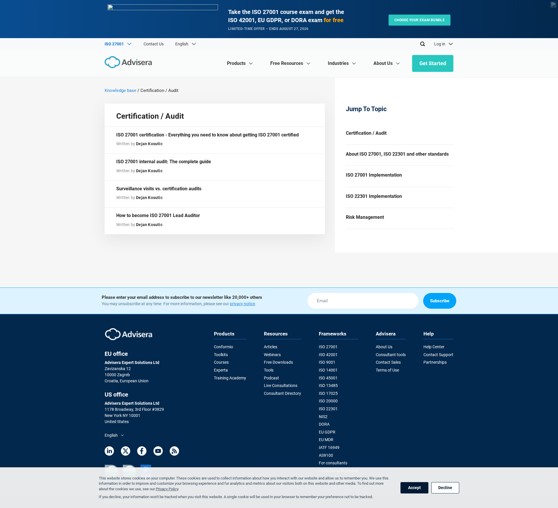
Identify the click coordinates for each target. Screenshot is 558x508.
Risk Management (365, 217)
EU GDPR (327, 432)
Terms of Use (387, 370)
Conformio (223, 346)
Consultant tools (391, 354)
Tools (268, 370)
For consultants (333, 463)
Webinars (272, 354)
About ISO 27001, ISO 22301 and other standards (397, 154)
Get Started (432, 63)
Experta (221, 370)
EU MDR (326, 439)
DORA (324, 424)
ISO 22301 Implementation (374, 196)
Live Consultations (280, 385)
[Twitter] (125, 452)
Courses (221, 362)
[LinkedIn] (109, 452)
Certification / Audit (366, 133)
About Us (384, 346)
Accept (414, 487)
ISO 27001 (328, 346)
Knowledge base (120, 90)
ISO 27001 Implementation (374, 175)
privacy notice (242, 303)
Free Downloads (278, 362)
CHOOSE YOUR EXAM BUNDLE (419, 20)
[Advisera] (130, 63)
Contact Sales (388, 362)
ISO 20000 (328, 401)
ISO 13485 (328, 385)
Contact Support (438, 354)
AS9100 (326, 455)
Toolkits (221, 354)
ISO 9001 (327, 362)
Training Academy (230, 378)
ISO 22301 (328, 408)
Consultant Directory (282, 393)
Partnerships (435, 362)
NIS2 (323, 416)
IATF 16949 (329, 447)
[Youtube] (158, 452)
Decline (445, 487)
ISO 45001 (328, 378)
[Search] (422, 43)
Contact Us (154, 44)
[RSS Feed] (174, 452)
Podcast (271, 378)
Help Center (433, 346)
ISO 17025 (328, 393)
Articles (270, 346)
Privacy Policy (167, 489)
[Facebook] (141, 452)
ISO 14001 (328, 370)
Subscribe (439, 300)
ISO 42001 (328, 354)
